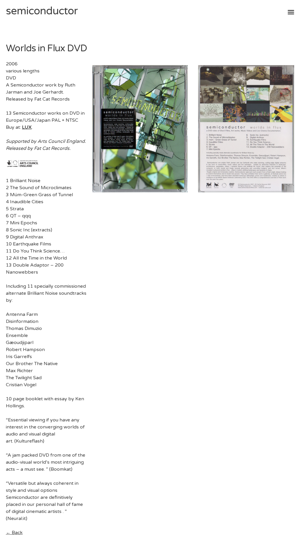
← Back (14, 533)
